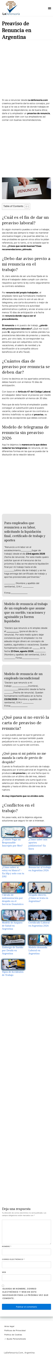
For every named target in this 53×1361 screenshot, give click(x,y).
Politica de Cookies (13, 1335)
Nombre (6, 1246)
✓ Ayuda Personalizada (15, 1339)
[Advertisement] (26, 72)
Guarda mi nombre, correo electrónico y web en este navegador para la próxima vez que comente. (25, 1293)
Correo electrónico (13, 1259)
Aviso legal (9, 1326)
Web (4, 1272)
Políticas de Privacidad (15, 1330)
